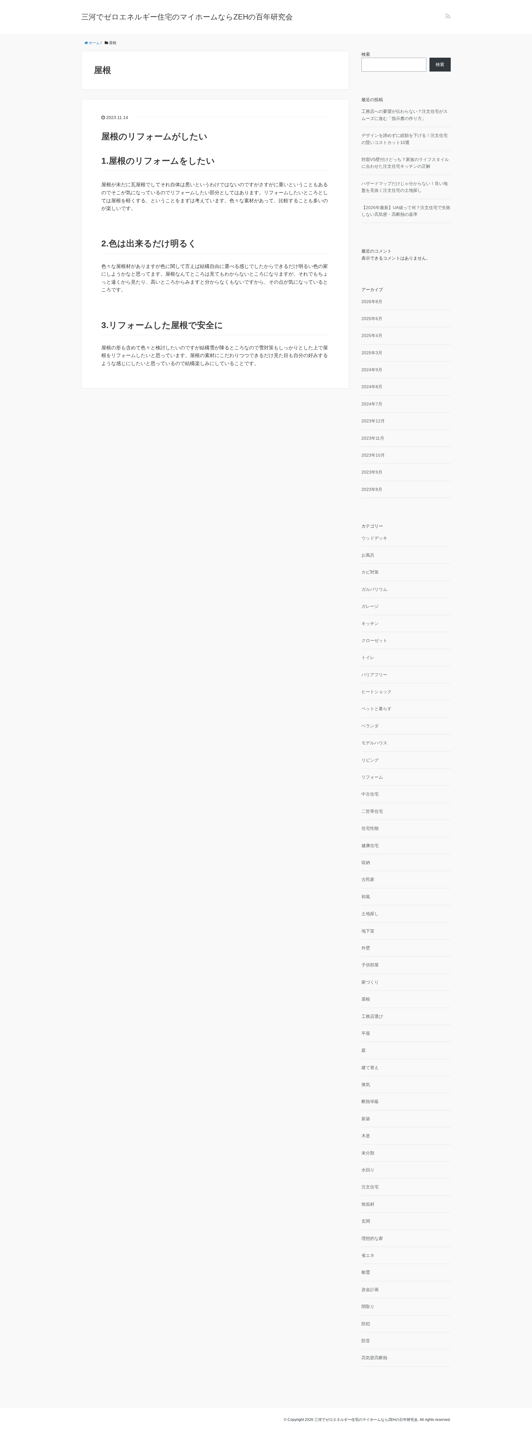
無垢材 (367, 1204)
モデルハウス (374, 742)
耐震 (365, 1272)
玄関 (365, 1221)
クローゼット (374, 640)
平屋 (365, 1033)
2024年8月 (371, 386)
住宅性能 (370, 828)
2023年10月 (373, 455)
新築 (365, 1118)
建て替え (370, 1067)
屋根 (365, 999)
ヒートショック (376, 691)
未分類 (367, 1152)
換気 (365, 1084)
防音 (365, 1340)
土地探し (370, 913)
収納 (365, 862)
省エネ (367, 1255)
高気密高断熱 (374, 1357)
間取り (367, 1306)
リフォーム (372, 777)
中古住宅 (370, 794)
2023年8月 (371, 489)
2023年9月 (371, 472)
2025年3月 (371, 352)
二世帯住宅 (372, 811)
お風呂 (367, 555)
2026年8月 (371, 301)
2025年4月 (371, 335)
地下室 (367, 930)
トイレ (367, 657)
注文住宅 (370, 1186)
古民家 (367, 879)
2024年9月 (371, 369)
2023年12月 (373, 420)
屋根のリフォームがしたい (154, 136)
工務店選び (372, 1016)
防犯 (365, 1323)
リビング (370, 760)
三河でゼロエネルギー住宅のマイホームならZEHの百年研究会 (187, 17)
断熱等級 (370, 1101)
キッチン (370, 623)
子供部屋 (370, 964)
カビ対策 (370, 572)
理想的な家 (372, 1238)
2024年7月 (371, 403)
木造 (365, 1135)
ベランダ (370, 725)
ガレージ (370, 606)
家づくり (370, 982)
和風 (365, 896)
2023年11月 (372, 438)
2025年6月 (371, 318)
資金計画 (370, 1289)
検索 (365, 54)
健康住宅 (370, 845)
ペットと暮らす (376, 708)
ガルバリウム (374, 589)
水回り (367, 1169)
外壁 (365, 947)
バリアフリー (374, 674)
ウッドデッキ (374, 538)
